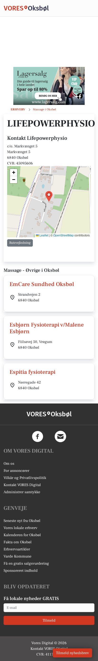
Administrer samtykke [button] (22, 492)
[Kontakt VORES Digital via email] (60, 436)
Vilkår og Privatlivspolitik (25, 477)
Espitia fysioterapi (32, 372)
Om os (9, 463)
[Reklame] (49, 86)
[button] (49, 196)
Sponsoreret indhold (21, 570)
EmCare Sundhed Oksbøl (42, 284)
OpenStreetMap (63, 235)
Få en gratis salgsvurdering (26, 563)
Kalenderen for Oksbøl (22, 535)
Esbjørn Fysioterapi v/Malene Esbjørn (47, 328)
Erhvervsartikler (17, 549)
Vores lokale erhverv (20, 527)
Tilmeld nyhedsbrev (72, 653)
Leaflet (43, 235)
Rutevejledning (20, 243)
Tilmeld (49, 620)
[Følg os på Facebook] (37, 436)
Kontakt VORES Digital (22, 485)
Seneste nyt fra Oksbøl (22, 520)
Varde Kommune (17, 556)
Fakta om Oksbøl (18, 542)
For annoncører (16, 470)
